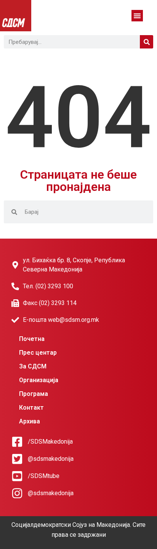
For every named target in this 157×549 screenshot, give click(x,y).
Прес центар (38, 352)
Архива (29, 421)
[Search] (146, 41)
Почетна (32, 338)
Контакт (31, 407)
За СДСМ (32, 366)
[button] (137, 15)
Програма (33, 393)
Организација (38, 380)
